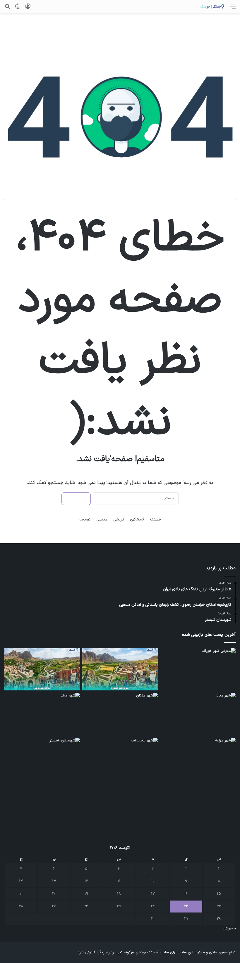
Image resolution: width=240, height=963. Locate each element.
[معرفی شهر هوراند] (198, 669)
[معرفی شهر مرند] (42, 714)
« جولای (229, 928)
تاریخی (118, 520)
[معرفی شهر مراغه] (198, 759)
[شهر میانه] (198, 714)
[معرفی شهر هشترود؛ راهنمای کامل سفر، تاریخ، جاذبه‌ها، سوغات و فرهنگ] (120, 669)
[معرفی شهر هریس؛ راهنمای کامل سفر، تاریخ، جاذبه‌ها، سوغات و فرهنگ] (42, 669)
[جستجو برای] (7, 8)
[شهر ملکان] (120, 714)
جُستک (156, 520)
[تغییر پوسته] (17, 8)
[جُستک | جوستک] (212, 6)
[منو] (233, 8)
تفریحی (84, 520)
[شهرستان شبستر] (42, 759)
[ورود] (28, 8)
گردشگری (137, 520)
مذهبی (101, 520)
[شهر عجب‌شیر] (120, 759)
